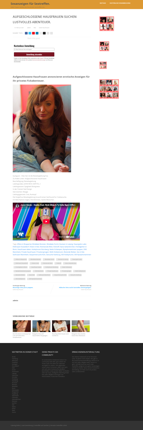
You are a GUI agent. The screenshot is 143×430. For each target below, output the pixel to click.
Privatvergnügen (42, 252)
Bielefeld (14, 386)
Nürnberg (15, 381)
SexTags (103, 3)
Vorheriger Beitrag (23, 286)
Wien (13, 410)
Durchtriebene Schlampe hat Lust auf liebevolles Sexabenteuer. (22, 335)
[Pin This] (33, 33)
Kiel (13, 405)
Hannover (15, 375)
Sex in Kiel (80, 252)
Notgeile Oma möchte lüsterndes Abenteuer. (79, 334)
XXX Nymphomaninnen (82, 255)
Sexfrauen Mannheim (21, 255)
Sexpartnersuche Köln (37, 255)
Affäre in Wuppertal (24, 244)
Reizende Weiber (70, 252)
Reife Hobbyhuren (56, 252)
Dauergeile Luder (80, 244)
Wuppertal (15, 392)
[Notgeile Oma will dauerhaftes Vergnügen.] (41, 331)
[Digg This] (44, 33)
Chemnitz (15, 397)
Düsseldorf (15, 366)
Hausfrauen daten (24, 249)
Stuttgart (15, 364)
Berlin (14, 357)
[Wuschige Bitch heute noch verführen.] (61, 331)
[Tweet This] (30, 33)
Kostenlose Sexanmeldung (120, 3)
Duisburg (15, 379)
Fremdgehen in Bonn (21, 267)
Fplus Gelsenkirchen (67, 247)
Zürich (14, 412)
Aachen (14, 403)
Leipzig (14, 373)
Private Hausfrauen (28, 252)
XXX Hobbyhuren (67, 255)
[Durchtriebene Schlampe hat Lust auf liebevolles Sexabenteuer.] (22, 331)
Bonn (13, 388)
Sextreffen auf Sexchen (41, 425)
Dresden (14, 377)
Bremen (14, 384)
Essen (14, 370)
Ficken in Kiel (34, 247)
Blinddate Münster (39, 244)
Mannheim (15, 396)
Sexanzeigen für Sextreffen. (30, 4)
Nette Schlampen (56, 249)
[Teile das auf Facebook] (26, 33)
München (15, 360)
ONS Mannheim (39, 271)
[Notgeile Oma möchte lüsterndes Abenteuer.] (81, 331)
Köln (13, 368)
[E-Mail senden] (47, 33)
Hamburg (15, 359)
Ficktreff (56, 247)
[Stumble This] (40, 33)
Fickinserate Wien (46, 247)
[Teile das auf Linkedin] (37, 33)
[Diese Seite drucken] (51, 33)
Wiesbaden (15, 390)
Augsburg (15, 394)
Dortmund (15, 371)
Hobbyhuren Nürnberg (40, 249)
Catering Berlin (15, 425)
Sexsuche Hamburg (53, 255)
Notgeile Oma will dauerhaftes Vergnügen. (40, 334)
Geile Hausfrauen (44, 28)
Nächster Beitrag (75, 286)
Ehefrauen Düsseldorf (21, 247)
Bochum (14, 383)
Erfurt (13, 408)
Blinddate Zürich (53, 244)
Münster (14, 401)
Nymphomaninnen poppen (73, 249)
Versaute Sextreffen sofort (58, 425)
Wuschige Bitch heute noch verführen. (60, 334)
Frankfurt (15, 362)
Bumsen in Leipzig (66, 244)
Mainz (14, 407)
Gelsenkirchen (16, 399)
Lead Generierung (27, 425)
